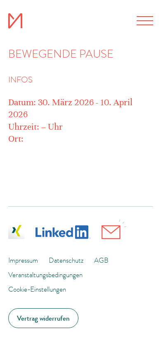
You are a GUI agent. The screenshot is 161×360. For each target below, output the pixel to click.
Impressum (23, 260)
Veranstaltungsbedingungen (45, 274)
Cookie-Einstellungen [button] (37, 289)
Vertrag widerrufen (43, 318)
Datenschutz (66, 260)
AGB (101, 260)
